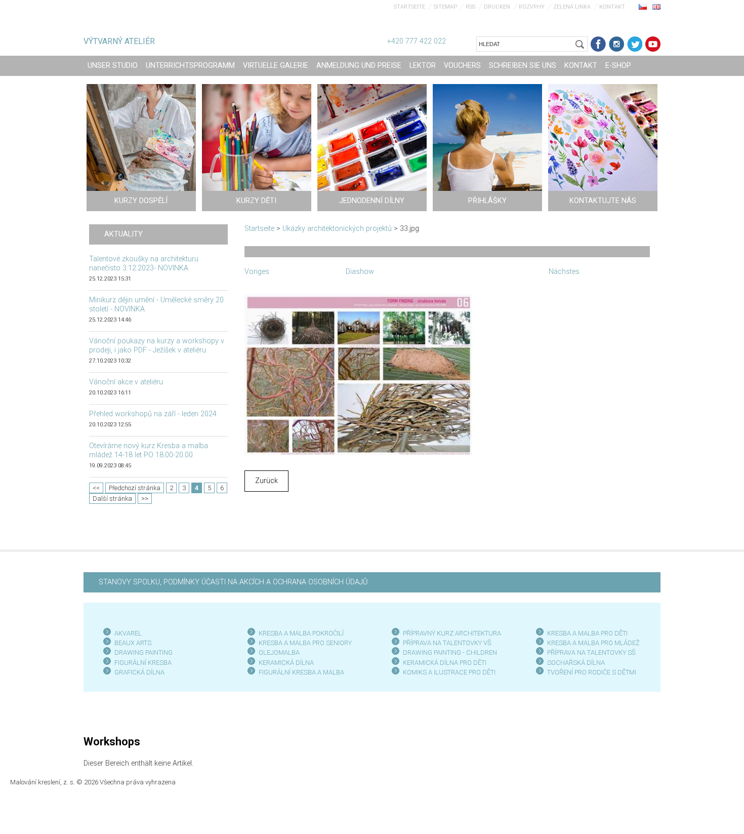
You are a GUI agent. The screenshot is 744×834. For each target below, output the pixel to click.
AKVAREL (128, 633)
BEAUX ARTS (132, 643)
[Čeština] (643, 7)
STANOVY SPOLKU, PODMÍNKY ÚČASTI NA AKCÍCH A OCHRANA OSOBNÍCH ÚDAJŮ (233, 582)
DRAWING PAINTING (143, 652)
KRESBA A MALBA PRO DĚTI (587, 633)
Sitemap (445, 7)
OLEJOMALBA (279, 652)
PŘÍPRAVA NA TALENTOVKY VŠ (447, 643)
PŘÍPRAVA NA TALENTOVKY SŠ (591, 652)
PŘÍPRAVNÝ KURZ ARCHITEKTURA (452, 633)
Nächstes (564, 271)
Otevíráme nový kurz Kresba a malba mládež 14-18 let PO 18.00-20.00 (148, 450)
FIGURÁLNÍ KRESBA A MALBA (301, 672)
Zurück (266, 480)
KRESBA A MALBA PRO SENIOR (303, 643)
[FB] (598, 44)
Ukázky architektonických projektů (337, 228)
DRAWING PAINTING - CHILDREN (450, 652)
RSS (470, 7)
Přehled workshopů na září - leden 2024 (153, 414)
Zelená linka (572, 7)
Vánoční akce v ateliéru (126, 382)
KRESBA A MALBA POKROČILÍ (301, 633)
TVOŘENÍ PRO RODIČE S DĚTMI (591, 672)
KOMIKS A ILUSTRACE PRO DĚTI (449, 672)
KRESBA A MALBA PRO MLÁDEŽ (593, 643)
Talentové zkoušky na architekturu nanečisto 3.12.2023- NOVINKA (143, 263)
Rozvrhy (532, 7)
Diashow (360, 271)
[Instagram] (616, 44)
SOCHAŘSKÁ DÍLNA (576, 662)
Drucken (497, 7)
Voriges (256, 271)
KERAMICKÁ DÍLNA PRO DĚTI (444, 662)
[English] (656, 7)
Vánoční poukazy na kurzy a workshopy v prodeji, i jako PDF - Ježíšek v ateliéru (156, 345)
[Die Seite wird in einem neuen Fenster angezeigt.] (358, 374)
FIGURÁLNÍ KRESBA (143, 662)
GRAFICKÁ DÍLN (137, 672)
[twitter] (634, 44)
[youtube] (652, 44)
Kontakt (612, 7)
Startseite (409, 7)
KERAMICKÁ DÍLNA (286, 662)
